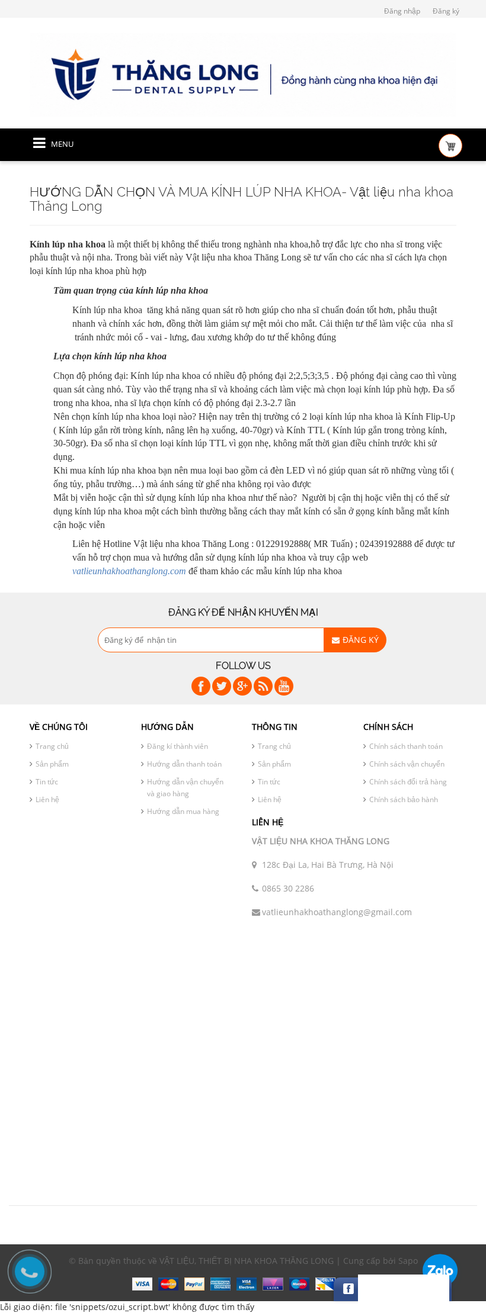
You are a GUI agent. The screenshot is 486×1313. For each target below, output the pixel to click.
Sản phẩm (52, 764)
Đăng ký (446, 11)
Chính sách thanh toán (406, 746)
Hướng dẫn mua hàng (183, 811)
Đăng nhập (402, 11)
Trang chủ (52, 746)
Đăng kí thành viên (177, 746)
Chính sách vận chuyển (407, 764)
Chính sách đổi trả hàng (408, 782)
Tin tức (47, 782)
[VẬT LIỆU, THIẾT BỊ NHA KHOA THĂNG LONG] (243, 73)
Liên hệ (47, 799)
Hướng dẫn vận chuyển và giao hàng (185, 788)
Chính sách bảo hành (403, 799)
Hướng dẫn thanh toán (184, 764)
